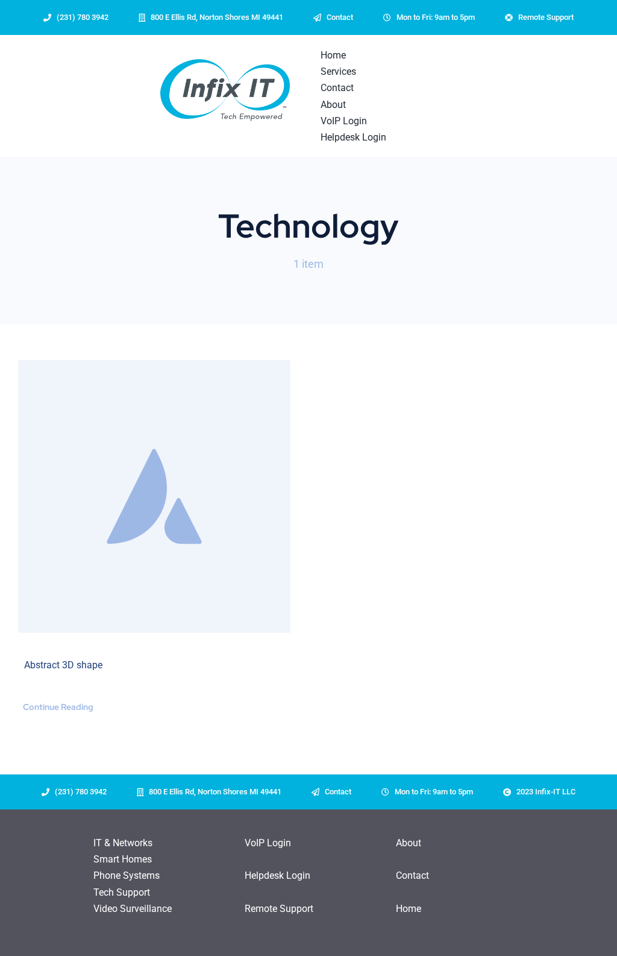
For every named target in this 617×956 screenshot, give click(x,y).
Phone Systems (126, 875)
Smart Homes (122, 859)
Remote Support (279, 908)
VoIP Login (268, 843)
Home (408, 908)
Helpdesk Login (277, 875)
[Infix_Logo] (225, 90)
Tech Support (121, 892)
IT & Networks (122, 843)
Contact (412, 875)
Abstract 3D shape (63, 665)
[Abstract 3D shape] (154, 496)
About (408, 843)
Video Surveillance (132, 908)
